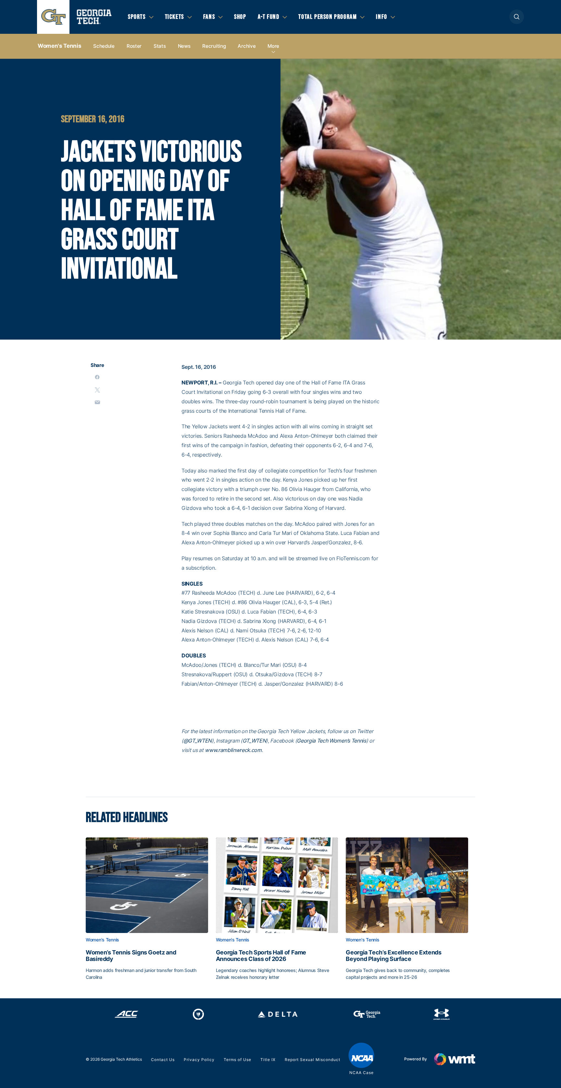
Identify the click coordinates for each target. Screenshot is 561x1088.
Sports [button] (137, 17)
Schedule (104, 46)
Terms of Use (237, 1059)
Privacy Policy (199, 1059)
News (184, 46)
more (273, 46)
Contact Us (163, 1059)
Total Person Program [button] (327, 17)
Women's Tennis (59, 46)
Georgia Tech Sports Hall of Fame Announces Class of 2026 (261, 955)
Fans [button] (209, 17)
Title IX (268, 1059)
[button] (516, 16)
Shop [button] (240, 17)
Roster (134, 46)
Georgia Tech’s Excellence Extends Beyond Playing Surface (393, 955)
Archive (247, 46)
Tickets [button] (174, 17)
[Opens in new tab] (126, 1014)
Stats (160, 46)
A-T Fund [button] (269, 17)
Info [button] (381, 17)
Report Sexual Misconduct (312, 1059)
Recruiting (214, 46)
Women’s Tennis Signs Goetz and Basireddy (131, 955)
